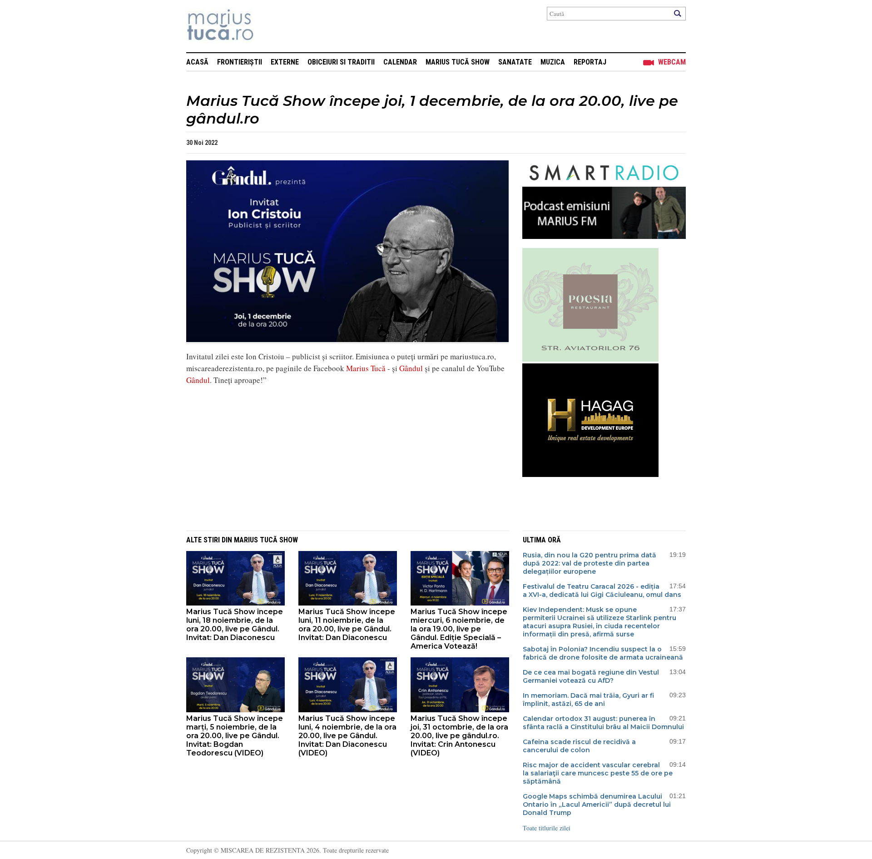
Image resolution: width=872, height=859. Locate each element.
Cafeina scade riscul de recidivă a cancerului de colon (579, 746)
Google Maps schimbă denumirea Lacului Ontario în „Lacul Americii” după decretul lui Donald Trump (597, 804)
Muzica (552, 62)
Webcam (672, 62)
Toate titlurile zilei (546, 828)
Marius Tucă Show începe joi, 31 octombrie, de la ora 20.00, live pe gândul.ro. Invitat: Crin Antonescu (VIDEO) (459, 735)
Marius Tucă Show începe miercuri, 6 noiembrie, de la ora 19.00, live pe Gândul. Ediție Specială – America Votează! (459, 628)
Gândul (411, 368)
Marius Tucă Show (458, 62)
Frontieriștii (239, 62)
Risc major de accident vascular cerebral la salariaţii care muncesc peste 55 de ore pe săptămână (598, 773)
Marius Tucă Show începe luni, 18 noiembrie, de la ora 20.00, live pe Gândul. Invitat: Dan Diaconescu (234, 624)
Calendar (400, 62)
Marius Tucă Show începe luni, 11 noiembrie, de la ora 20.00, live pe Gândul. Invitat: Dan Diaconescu (346, 624)
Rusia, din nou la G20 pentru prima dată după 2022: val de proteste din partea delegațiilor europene (589, 563)
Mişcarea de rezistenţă (269, 26)
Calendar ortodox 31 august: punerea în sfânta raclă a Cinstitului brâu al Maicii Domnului (603, 723)
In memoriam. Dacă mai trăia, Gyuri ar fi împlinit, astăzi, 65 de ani (588, 699)
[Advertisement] (340, 456)
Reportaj (590, 62)
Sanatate (515, 62)
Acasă (197, 62)
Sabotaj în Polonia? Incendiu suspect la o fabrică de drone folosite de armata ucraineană (603, 653)
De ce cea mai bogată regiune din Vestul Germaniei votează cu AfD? (591, 676)
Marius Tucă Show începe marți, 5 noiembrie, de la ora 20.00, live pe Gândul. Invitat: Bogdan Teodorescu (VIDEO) (234, 735)
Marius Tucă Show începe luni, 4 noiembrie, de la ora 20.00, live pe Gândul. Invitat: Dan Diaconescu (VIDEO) (347, 735)
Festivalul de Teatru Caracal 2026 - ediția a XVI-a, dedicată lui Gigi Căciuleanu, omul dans (602, 590)
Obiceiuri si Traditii (341, 62)
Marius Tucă (366, 368)
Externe (285, 62)
